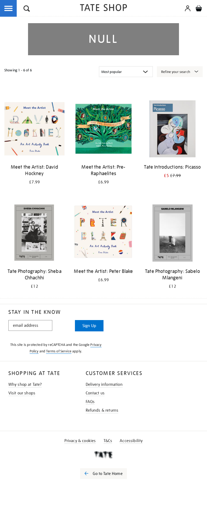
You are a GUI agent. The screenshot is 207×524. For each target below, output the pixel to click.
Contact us (95, 393)
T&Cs (108, 440)
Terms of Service (58, 351)
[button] (26, 9)
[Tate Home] (103, 454)
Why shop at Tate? (25, 384)
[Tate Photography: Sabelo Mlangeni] (172, 234)
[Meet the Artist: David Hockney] (34, 129)
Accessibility (131, 440)
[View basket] (199, 9)
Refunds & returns (102, 410)
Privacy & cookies (80, 440)
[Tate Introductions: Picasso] (172, 129)
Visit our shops (21, 393)
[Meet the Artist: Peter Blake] (103, 234)
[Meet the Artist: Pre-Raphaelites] (103, 129)
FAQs (90, 401)
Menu (8, 8)
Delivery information (104, 384)
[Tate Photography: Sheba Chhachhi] (34, 234)
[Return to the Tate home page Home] (103, 8)
